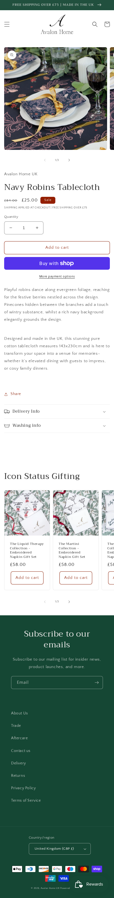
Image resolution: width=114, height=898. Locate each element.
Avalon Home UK (50, 888)
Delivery (18, 763)
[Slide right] (69, 160)
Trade (16, 726)
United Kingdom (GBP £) (54, 849)
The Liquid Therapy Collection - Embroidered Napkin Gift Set (27, 550)
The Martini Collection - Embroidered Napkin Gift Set (72, 550)
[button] (7, 24)
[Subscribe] (96, 682)
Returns (18, 776)
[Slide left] (45, 160)
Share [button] (16, 394)
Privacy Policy (23, 788)
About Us (19, 713)
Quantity (11, 217)
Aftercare (19, 738)
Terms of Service (26, 800)
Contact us (20, 751)
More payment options (57, 276)
